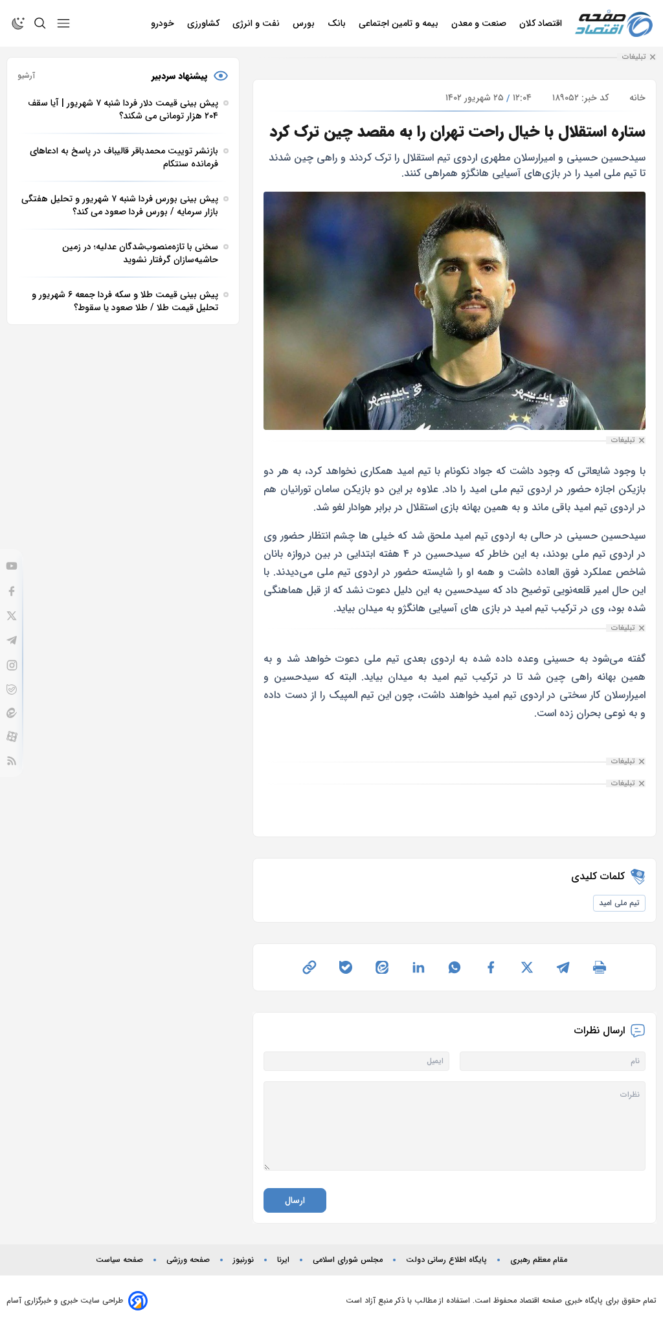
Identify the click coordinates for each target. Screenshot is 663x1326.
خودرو (164, 23)
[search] (40, 23)
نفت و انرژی (257, 23)
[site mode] (18, 23)
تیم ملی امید (619, 903)
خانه (637, 98)
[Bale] (11, 689)
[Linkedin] (418, 967)
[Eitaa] (11, 713)
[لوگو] (614, 24)
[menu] (63, 23)
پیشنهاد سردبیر (180, 75)
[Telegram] (11, 640)
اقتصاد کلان (542, 23)
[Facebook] (11, 591)
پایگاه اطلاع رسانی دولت (446, 1260)
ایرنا (283, 1260)
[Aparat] (11, 736)
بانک (338, 23)
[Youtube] (11, 565)
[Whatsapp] (454, 967)
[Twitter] (11, 616)
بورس (305, 23)
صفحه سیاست (119, 1260)
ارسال (295, 1200)
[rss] (11, 761)
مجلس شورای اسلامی (348, 1260)
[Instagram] (12, 665)
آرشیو (26, 76)
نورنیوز (243, 1260)
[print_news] (599, 967)
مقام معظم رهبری (538, 1260)
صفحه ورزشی (188, 1260)
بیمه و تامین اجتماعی (400, 23)
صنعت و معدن (480, 23)
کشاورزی (204, 23)
